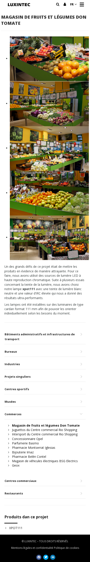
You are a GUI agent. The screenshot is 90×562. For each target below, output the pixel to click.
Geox (15, 465)
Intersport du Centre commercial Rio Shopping (45, 434)
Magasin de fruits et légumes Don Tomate (46, 425)
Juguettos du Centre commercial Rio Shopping (44, 430)
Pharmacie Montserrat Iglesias (33, 447)
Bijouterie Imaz (23, 452)
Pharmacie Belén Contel (29, 456)
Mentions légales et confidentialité (32, 548)
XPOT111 (15, 528)
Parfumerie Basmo (25, 443)
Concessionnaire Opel (27, 439)
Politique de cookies (66, 548)
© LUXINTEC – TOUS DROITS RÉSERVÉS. (45, 541)
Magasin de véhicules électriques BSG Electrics (45, 461)
